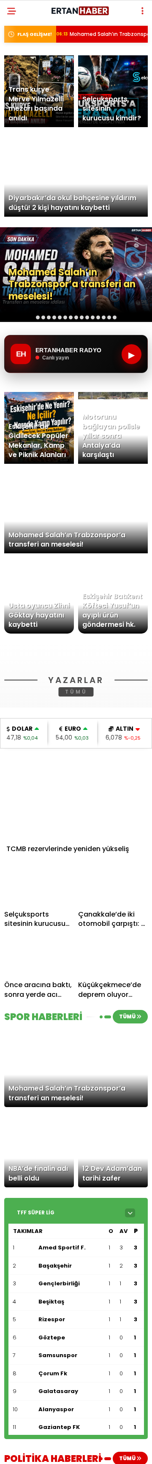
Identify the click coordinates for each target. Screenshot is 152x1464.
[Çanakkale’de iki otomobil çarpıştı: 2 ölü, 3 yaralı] (113, 1006)
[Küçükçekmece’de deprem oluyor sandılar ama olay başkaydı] (113, 1077)
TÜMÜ (76, 812)
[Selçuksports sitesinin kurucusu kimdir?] (39, 1006)
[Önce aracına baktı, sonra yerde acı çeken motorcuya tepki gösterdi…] (39, 1077)
